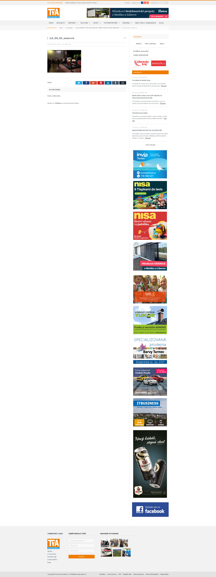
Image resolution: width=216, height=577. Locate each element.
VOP (119, 574)
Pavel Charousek (53, 96)
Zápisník (71, 23)
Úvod (51, 23)
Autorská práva (138, 574)
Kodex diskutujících (152, 574)
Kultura (84, 23)
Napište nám (127, 574)
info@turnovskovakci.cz (78, 574)
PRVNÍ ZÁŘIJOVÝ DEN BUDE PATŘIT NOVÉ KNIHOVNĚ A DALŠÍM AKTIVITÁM (82, 3)
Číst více (163, 86)
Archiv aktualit (150, 145)
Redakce (103, 574)
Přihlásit (127, 3)
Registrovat (136, 3)
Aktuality (61, 23)
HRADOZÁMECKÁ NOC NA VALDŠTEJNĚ (147, 130)
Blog (161, 23)
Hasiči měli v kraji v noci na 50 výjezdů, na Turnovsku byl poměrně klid (147, 96)
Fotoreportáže (110, 23)
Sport (95, 23)
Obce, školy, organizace (145, 23)
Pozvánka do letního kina (141, 80)
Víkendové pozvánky (140, 113)
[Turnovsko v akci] (53, 12)
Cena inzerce (111, 574)
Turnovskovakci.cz (62, 574)
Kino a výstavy (150, 43)
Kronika (126, 23)
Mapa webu (165, 574)
